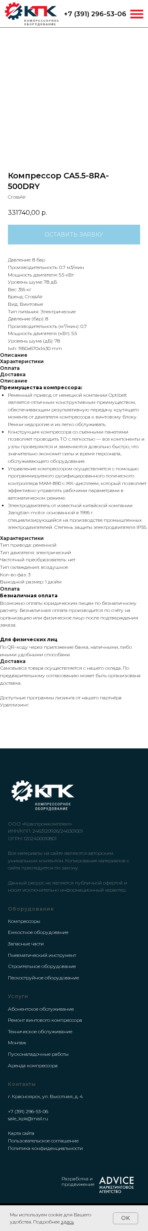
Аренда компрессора (33, 1065)
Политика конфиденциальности (45, 1148)
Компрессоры (24, 921)
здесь (67, 1222)
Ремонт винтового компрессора (45, 1020)
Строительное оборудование (42, 966)
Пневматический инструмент (42, 955)
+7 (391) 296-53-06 (95, 14)
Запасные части (26, 944)
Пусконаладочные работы (38, 1054)
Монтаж (17, 1042)
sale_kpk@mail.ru (28, 1118)
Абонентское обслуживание (41, 1009)
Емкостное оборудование (38, 932)
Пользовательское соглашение (43, 1141)
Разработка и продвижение (78, 1181)
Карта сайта (21, 1133)
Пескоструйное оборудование (43, 978)
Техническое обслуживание (40, 1031)
